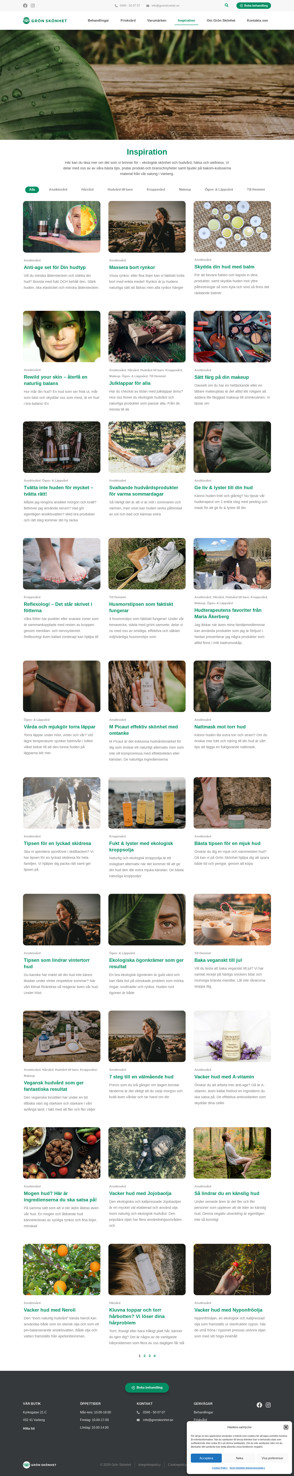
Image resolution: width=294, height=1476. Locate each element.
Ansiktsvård (58, 189)
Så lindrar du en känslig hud (226, 1193)
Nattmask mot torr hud (220, 726)
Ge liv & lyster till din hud (223, 487)
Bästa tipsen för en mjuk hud (227, 843)
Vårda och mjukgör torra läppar (59, 726)
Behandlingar (98, 20)
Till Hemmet (256, 189)
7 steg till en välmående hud (141, 1076)
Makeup (185, 189)
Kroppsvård (156, 189)
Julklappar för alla (129, 383)
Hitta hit (29, 1428)
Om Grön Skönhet (221, 20)
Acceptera (206, 1458)
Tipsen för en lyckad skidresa (57, 843)
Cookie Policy (220, 1468)
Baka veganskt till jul (218, 960)
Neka (239, 1458)
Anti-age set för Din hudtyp (55, 267)
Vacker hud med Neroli (50, 1310)
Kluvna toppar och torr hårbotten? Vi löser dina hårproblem (137, 1316)
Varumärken (156, 20)
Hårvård (87, 189)
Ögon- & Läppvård (219, 189)
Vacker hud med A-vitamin (224, 1076)
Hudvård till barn (120, 189)
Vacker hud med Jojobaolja (140, 1193)
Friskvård (128, 20)
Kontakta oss (257, 20)
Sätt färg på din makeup (221, 377)
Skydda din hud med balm (224, 266)
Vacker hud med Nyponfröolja (228, 1310)
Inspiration (186, 20)
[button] (286, 1427)
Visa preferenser (272, 1458)
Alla (32, 189)
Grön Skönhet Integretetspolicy (247, 1468)
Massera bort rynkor (132, 267)
